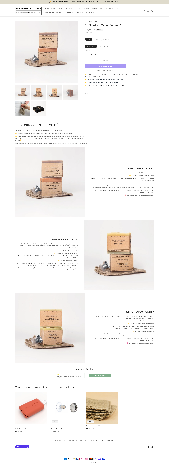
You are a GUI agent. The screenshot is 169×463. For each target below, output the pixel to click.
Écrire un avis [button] (100, 375)
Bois (97, 39)
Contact (102, 440)
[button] (54, 9)
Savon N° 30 (95, 178)
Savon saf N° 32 (23, 256)
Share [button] (88, 93)
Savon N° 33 (118, 328)
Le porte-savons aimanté (25, 263)
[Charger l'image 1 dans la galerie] (22, 92)
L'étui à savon (20, 426)
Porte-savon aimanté (58, 426)
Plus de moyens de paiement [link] (105, 70)
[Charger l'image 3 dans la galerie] (54, 92)
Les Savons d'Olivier (74, 462)
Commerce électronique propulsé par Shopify (92, 462)
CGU (80, 440)
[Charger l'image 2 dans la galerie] (38, 92)
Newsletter (110, 440)
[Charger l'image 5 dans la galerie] (22, 108)
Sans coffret (105, 47)
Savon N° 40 (61, 256)
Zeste (105, 39)
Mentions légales (60, 440)
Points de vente (93, 440)
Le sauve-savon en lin (101, 190)
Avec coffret (92, 47)
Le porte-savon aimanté (101, 186)
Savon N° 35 (136, 178)
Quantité (87, 50)
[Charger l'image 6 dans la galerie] (38, 108)
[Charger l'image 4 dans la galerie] (70, 92)
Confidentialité (72, 440)
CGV (85, 440)
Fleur (89, 39)
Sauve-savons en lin (93, 426)
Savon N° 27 (117, 326)
